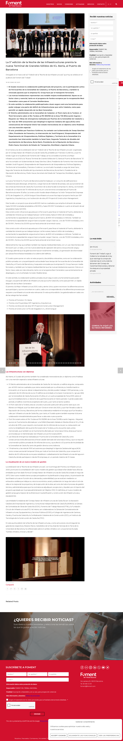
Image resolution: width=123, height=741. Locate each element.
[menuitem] (109, 4)
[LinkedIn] (21, 588)
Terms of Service (119, 204)
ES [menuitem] (108, 4)
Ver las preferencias (109, 735)
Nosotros (18, 738)
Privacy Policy (44, 721)
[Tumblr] (18, 588)
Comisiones (34, 738)
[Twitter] (10, 588)
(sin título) (94, 247)
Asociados (25, 738)
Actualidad (42, 738)
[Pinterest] (14, 588)
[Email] (25, 588)
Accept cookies (58, 735)
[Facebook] (7, 588)
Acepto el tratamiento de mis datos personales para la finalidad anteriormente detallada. (101, 71)
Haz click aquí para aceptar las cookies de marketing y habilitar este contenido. (45, 559)
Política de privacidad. (103, 65)
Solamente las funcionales (82, 735)
